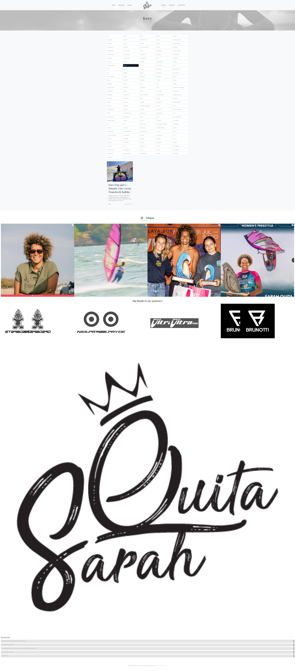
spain (158, 131)
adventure (110, 39)
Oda (174, 105)
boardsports (110, 47)
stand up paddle (111, 135)
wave (141, 149)
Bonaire (126, 47)
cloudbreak (176, 54)
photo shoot (110, 116)
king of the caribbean (178, 87)
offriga (125, 109)
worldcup (109, 157)
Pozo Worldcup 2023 (7, 652)
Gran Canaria (110, 76)
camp (141, 50)
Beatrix (142, 43)
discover (109, 61)
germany (159, 72)
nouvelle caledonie (145, 105)
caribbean (142, 54)
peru (174, 113)
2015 (158, 36)
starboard (126, 135)
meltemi (175, 98)
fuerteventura (176, 69)
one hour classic (177, 109)
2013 (125, 36)
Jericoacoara (110, 87)
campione (159, 50)
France (142, 69)
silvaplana (143, 127)
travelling (126, 142)
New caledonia (177, 102)
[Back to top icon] (287, 667)
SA (108, 124)
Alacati (125, 39)
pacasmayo (160, 113)
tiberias (142, 138)
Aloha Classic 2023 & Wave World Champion (13, 641)
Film (174, 65)
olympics (159, 109)
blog (158, 43)
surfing (142, 135)
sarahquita (176, 124)
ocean (158, 105)
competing (126, 58)
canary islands (177, 50)
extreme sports (111, 65)
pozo (141, 116)
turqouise (159, 142)
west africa (176, 149)
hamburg (142, 76)
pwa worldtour (177, 116)
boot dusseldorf (144, 47)
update (175, 142)
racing (125, 120)
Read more (129, 204)
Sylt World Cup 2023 (7, 644)
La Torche (159, 91)
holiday (126, 80)
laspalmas (126, 94)
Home (144, 21)
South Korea (143, 131)
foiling (125, 69)
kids (158, 87)
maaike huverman (177, 94)
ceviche (159, 54)
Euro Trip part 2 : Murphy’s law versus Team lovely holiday (119, 188)
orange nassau (127, 113)
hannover (159, 76)
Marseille (126, 98)
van (125, 146)
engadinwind (160, 61)
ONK (108, 113)
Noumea (126, 105)
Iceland (159, 80)
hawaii (175, 76)
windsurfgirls (127, 153)
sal (124, 124)
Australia (109, 43)
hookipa (142, 80)
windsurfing (143, 153)
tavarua (109, 138)
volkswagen (176, 146)
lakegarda (109, 94)
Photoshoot (127, 116)
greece (125, 76)
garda (141, 72)
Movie (109, 102)
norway (109, 105)
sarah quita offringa (162, 124)
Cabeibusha (110, 50)
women (158, 153)
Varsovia (142, 146)
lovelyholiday (160, 94)
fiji (141, 65)
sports (175, 131)
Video (158, 146)
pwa (158, 116)
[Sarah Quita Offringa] (147, 5)
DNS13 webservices (161, 665)
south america (127, 131)
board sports (176, 43)
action (174, 36)
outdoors (142, 113)
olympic (142, 109)
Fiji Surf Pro (5, 655)
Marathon (109, 98)
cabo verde (127, 50)
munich (125, 102)
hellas (108, 80)
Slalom (175, 127)
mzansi (142, 102)
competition (143, 58)
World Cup (176, 153)
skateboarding (160, 127)
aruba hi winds (177, 39)
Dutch (125, 61)
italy (141, 83)
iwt (157, 83)
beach (125, 43)
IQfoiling (109, 83)
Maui (141, 98)
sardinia (109, 127)
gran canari (176, 72)
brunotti (175, 47)
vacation (109, 146)
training (109, 142)
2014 (141, 36)
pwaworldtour (111, 120)
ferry (125, 65)
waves (158, 149)
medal (158, 98)
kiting (125, 91)
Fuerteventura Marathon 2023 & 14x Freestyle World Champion (18, 648)
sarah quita (143, 124)
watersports (127, 149)
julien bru (126, 87)
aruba (158, 39)
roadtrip (159, 120)
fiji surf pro (160, 65)
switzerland (160, 135)
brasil (158, 47)
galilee (125, 72)
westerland (110, 153)
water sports (110, 149)
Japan (174, 83)
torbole (159, 138)
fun (108, 72)
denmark (175, 58)
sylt (174, 135)
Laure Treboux (144, 94)
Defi (158, 58)
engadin (142, 61)
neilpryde (159, 102)
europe (175, 61)
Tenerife (126, 138)
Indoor (175, 80)
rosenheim (176, 120)
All (108, 36)
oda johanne (110, 109)
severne (126, 127)
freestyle (159, 69)
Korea (141, 91)
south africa (110, 131)
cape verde (127, 54)
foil (108, 69)
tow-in (175, 138)
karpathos (143, 87)
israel (125, 83)
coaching (109, 58)
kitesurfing (110, 91)
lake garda (176, 91)
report (142, 120)
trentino (142, 142)
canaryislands (110, 54)
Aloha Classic (143, 39)
